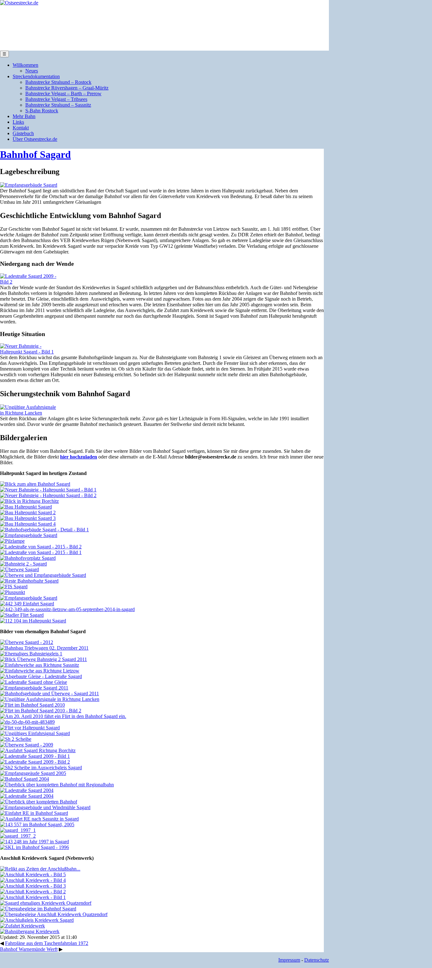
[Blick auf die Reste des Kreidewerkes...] (33, 874)
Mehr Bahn (24, 116)
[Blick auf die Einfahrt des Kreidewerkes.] (33, 886)
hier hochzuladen (78, 456)
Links (18, 122)
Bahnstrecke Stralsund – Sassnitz (58, 105)
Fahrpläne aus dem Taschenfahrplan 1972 (46, 943)
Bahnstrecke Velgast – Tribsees (56, 99)
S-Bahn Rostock (41, 110)
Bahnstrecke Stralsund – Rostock (58, 82)
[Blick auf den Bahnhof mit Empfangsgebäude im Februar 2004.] (24, 779)
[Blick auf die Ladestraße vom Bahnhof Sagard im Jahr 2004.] (26, 790)
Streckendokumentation (36, 76)
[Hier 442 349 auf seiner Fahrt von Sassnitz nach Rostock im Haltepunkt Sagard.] (67, 609)
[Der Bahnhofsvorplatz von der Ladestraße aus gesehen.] (28, 558)
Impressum (289, 960)
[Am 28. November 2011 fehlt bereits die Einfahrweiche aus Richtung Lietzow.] (39, 670)
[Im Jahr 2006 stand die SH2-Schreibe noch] (41, 767)
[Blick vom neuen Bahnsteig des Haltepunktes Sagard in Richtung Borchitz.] (29, 501)
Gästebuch (23, 133)
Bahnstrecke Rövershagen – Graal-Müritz (66, 88)
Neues (31, 70)
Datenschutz (316, 960)
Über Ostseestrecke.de (35, 139)
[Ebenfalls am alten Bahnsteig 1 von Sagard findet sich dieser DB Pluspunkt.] (12, 592)
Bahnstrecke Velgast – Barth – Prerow (63, 93)
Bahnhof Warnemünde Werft (29, 949)
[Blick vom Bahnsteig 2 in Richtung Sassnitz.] (23, 563)
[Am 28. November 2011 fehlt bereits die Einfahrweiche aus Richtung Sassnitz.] (39, 665)
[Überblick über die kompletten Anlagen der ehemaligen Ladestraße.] (41, 552)
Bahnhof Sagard (35, 154)
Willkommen (25, 65)
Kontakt (21, 127)
